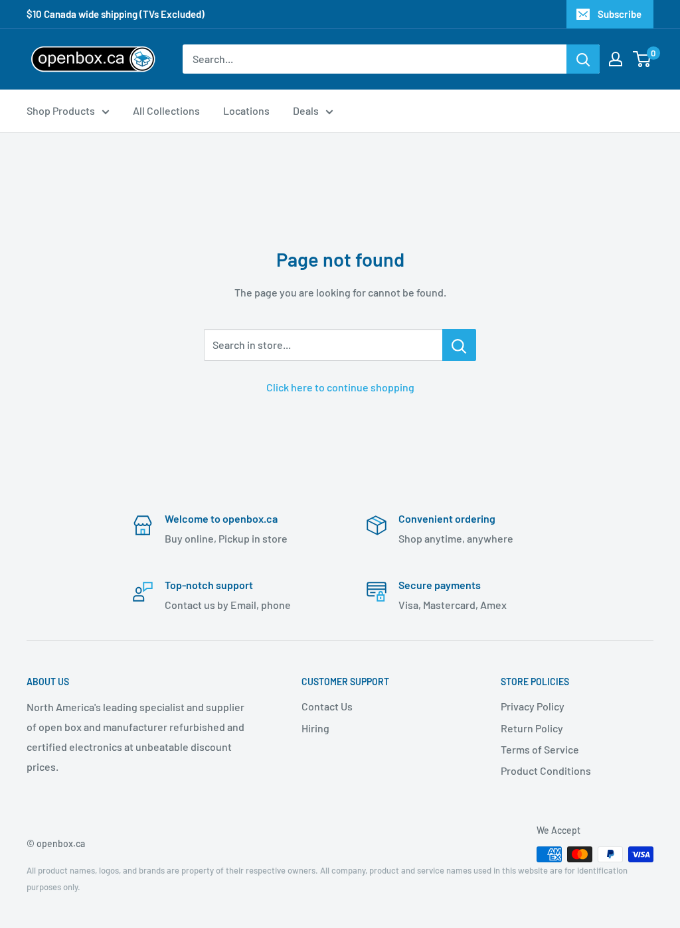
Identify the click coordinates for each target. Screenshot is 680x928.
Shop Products (61, 110)
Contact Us (327, 706)
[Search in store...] (459, 345)
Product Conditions (546, 770)
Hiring (315, 728)
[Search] (583, 59)
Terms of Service (540, 749)
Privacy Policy (532, 706)
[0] (642, 59)
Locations (246, 110)
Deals (306, 110)
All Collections (166, 110)
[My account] (615, 59)
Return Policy (532, 728)
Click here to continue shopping (340, 387)
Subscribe (619, 14)
